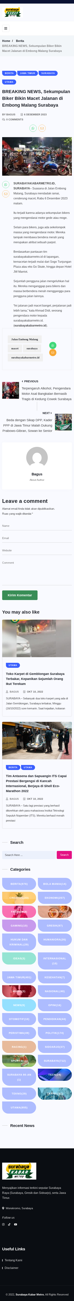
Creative (19, 897)
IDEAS (19, 958)
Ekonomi (55, 897)
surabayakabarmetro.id (25, 357)
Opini (54, 1005)
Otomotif (19, 1019)
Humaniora (54, 939)
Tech (54, 1074)
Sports (19, 1060)
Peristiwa (19, 1033)
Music (19, 991)
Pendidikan (54, 1019)
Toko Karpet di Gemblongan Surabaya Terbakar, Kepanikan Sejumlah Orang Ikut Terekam (35, 679)
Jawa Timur (19, 977)
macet (14, 348)
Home (6, 40)
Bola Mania (54, 883)
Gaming (19, 925)
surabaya (32, 348)
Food (55, 911)
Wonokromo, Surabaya (19, 1208)
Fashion (19, 911)
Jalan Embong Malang (24, 339)
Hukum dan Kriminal (19, 942)
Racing (19, 1046)
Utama (19, 1107)
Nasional (55, 991)
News (19, 1005)
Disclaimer (11, 1267)
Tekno (19, 1093)
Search (64, 854)
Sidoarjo (55, 1046)
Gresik (55, 925)
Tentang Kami (13, 1260)
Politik (55, 1033)
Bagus (14, 691)
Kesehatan (55, 977)
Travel (55, 1093)
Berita (20, 40)
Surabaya (55, 1060)
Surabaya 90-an (19, 1077)
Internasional (54, 961)
